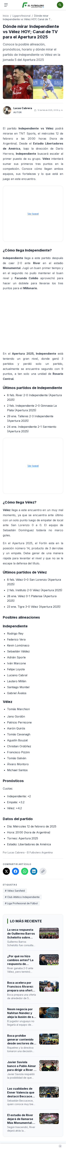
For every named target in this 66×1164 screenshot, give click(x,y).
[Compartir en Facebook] (15, 871)
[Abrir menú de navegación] (6, 5)
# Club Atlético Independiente (22, 896)
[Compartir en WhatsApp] (24, 871)
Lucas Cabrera (22, 108)
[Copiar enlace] (42, 871)
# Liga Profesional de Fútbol (21, 903)
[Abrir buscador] (60, 5)
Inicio (6, 15)
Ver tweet (33, 213)
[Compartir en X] (6, 871)
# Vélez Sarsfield (15, 890)
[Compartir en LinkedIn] (33, 871)
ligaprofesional (21, 15)
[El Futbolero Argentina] (33, 5)
